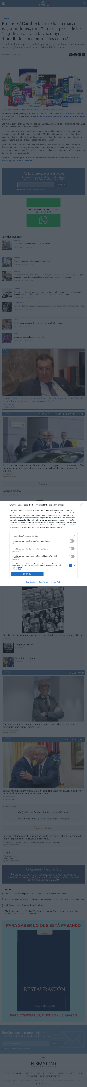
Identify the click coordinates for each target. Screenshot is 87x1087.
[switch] (72, 541)
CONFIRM (27, 574)
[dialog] (43, 543)
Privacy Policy (56, 582)
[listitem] (43, 536)
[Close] (82, 505)
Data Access (43, 582)
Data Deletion (31, 582)
